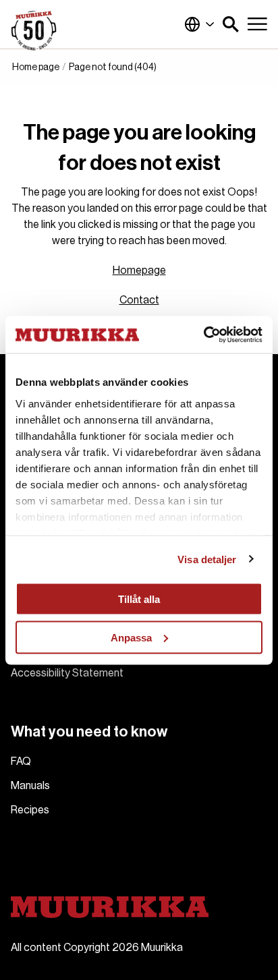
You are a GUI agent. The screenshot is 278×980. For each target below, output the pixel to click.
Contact (139, 300)
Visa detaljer (206, 559)
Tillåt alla (139, 599)
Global (200, 24)
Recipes (30, 810)
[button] (231, 24)
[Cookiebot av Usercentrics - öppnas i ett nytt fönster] (203, 334)
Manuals (30, 785)
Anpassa (131, 637)
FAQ (21, 761)
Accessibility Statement (67, 673)
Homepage (139, 270)
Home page (35, 67)
